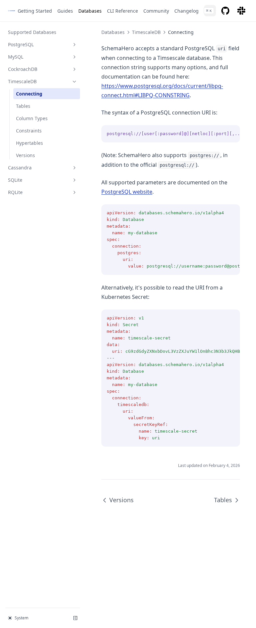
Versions (25, 155)
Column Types (32, 118)
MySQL (15, 57)
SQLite (15, 180)
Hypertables (29, 143)
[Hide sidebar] (75, 618)
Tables (23, 106)
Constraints (29, 130)
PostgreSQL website (126, 191)
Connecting (29, 94)
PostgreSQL (21, 44)
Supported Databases (32, 32)
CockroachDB (22, 69)
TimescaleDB (22, 81)
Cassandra (20, 167)
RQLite (15, 192)
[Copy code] (231, 134)
